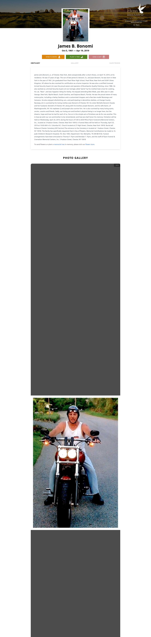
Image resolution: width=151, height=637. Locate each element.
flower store (89, 144)
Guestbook (114, 63)
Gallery (75, 63)
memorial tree (59, 144)
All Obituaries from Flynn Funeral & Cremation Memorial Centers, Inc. (136, 21)
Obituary (35, 63)
